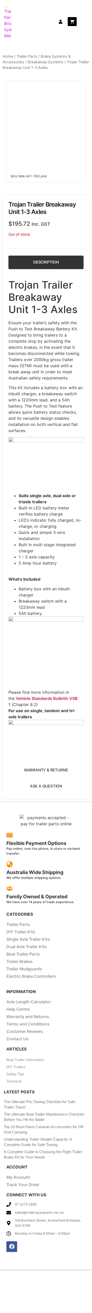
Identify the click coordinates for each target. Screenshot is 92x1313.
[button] (83, 21)
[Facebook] (11, 1246)
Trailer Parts (27, 56)
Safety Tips (15, 1074)
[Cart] (72, 21)
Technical (13, 1081)
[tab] (46, 262)
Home (8, 56)
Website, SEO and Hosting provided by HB (56, 1292)
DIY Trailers (15, 1067)
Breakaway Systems (45, 62)
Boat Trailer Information (25, 1060)
